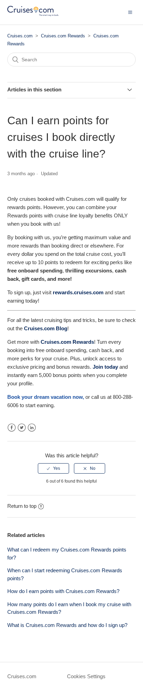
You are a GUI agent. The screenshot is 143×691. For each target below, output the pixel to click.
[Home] (33, 16)
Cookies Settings (86, 676)
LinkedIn (31, 427)
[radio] (53, 468)
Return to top (21, 506)
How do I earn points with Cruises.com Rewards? (63, 591)
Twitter (21, 427)
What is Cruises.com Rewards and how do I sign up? (67, 625)
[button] (130, 12)
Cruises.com (20, 35)
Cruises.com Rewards (63, 35)
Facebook (11, 427)
